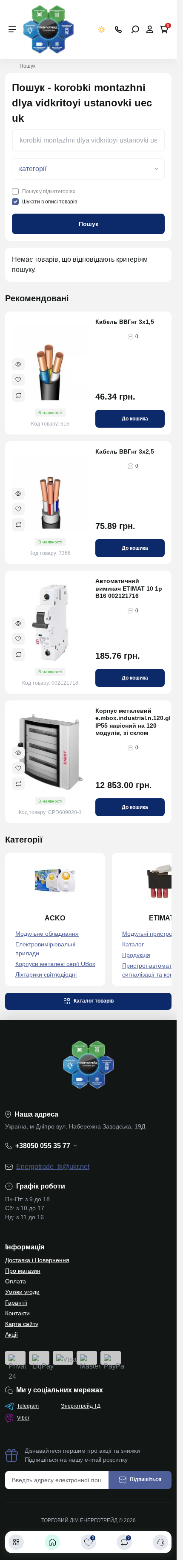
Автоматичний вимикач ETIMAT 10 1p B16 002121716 (128, 588)
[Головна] (52, 1542)
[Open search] (135, 29)
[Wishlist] (18, 380)
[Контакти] (160, 1542)
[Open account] (149, 29)
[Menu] (12, 29)
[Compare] (18, 395)
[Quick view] (18, 364)
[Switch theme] (102, 29)
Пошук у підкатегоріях (48, 191)
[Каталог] (16, 1542)
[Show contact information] (118, 30)
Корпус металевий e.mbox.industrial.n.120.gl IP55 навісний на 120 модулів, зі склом (130, 722)
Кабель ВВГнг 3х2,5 (124, 451)
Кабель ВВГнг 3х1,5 (124, 321)
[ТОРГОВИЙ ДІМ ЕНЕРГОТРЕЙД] (48, 28)
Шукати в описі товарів (49, 202)
